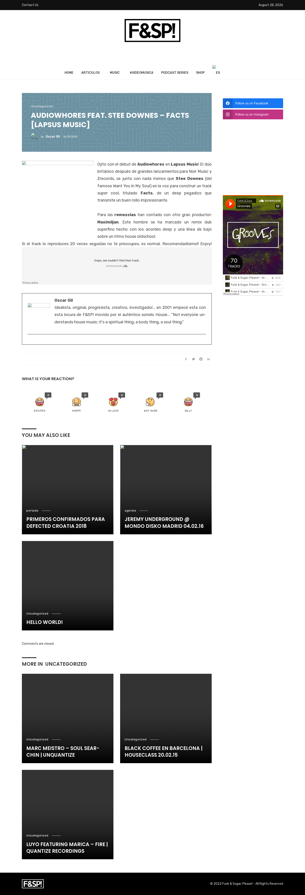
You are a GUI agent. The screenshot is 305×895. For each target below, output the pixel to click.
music (115, 73)
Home (69, 73)
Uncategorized (42, 106)
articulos (90, 73)
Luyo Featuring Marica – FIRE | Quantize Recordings (67, 848)
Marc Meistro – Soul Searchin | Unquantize (62, 752)
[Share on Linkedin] (208, 359)
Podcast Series (174, 73)
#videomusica (141, 73)
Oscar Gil (53, 137)
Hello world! (44, 622)
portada (32, 510)
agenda (130, 510)
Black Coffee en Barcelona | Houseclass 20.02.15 (164, 752)
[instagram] (30, 341)
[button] (39, 402)
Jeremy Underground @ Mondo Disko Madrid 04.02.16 (164, 523)
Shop (200, 73)
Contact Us (30, 5)
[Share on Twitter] (193, 359)
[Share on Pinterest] (201, 359)
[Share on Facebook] (186, 359)
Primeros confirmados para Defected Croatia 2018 (65, 523)
